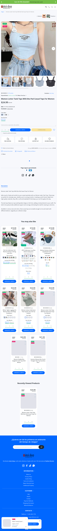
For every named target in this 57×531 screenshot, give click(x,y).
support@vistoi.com (33, 517)
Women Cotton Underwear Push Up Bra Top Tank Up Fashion (28, 311)
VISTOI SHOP (4, 229)
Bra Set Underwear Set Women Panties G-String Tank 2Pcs (9, 251)
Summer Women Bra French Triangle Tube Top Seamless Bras (38, 360)
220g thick (12, 322)
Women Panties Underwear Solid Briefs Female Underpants (47, 251)
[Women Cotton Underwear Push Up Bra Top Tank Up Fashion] (28, 298)
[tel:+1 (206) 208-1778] (49, 7)
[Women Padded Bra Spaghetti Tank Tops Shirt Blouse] (19, 347)
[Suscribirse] (41, 447)
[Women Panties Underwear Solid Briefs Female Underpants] (47, 238)
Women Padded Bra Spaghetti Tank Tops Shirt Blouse (19, 360)
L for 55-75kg (13, 262)
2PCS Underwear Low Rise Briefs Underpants (28, 250)
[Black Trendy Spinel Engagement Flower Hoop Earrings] (7, 523)
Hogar (2, 11)
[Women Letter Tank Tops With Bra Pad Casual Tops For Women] (47, 298)
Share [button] (3, 154)
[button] (1, 2)
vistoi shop (51, 93)
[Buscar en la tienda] (52, 7)
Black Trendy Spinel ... (18, 521)
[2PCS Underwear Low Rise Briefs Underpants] (28, 238)
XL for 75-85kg (28, 268)
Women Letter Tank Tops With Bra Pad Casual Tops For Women (47, 311)
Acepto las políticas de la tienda (9, 133)
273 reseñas (10, 93)
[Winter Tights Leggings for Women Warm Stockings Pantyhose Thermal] (9, 298)
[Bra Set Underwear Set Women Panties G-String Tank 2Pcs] (9, 238)
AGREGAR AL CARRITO (31, 524)
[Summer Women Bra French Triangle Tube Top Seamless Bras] (38, 347)
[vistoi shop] (6, 7)
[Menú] (55, 7)
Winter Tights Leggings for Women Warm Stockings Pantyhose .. (9, 311)
